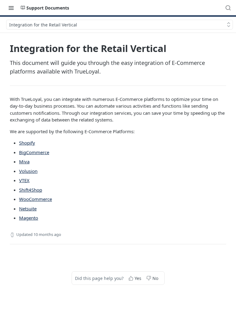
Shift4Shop (30, 190)
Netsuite (28, 208)
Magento (28, 218)
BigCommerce (34, 152)
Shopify (27, 143)
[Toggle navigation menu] (11, 8)
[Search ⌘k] (228, 8)
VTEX (24, 180)
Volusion (28, 171)
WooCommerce (35, 199)
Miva (24, 161)
